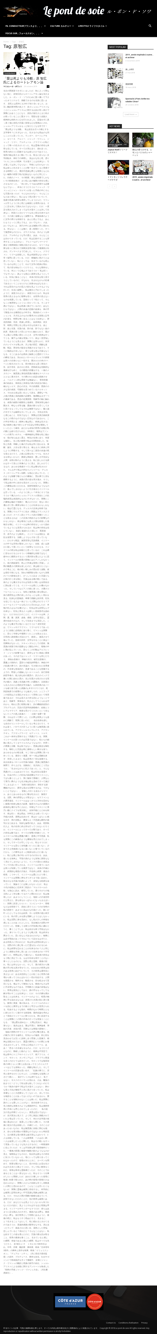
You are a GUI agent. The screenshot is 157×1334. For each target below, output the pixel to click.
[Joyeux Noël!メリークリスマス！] (118, 140)
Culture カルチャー (60, 25)
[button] (150, 26)
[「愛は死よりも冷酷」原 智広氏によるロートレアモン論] (26, 63)
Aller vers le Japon (140, 173)
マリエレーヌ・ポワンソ (12, 86)
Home (6, 41)
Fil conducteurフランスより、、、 (24, 25)
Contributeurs (9, 73)
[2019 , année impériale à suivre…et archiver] (115, 58)
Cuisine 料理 (138, 146)
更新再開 (129, 84)
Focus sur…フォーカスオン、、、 (23, 33)
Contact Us (111, 1322)
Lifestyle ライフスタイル (91, 25)
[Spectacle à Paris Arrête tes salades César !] (115, 102)
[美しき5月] (115, 73)
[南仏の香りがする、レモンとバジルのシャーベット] (143, 140)
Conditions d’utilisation (128, 1322)
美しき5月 (129, 69)
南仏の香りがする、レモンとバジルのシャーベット (142, 152)
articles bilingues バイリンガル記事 (118, 145)
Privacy (144, 1322)
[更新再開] (115, 88)
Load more (129, 114)
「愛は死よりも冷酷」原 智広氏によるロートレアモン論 (25, 80)
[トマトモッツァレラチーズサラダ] (118, 167)
